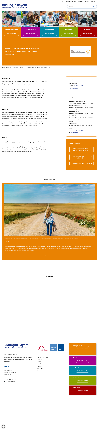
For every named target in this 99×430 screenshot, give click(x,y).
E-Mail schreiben (74, 88)
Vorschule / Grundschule (12, 67)
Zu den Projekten (11, 33)
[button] (3, 426)
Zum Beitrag (48, 256)
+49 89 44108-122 (11, 379)
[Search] (94, 6)
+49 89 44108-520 (78, 85)
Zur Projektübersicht (82, 348)
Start (3, 67)
